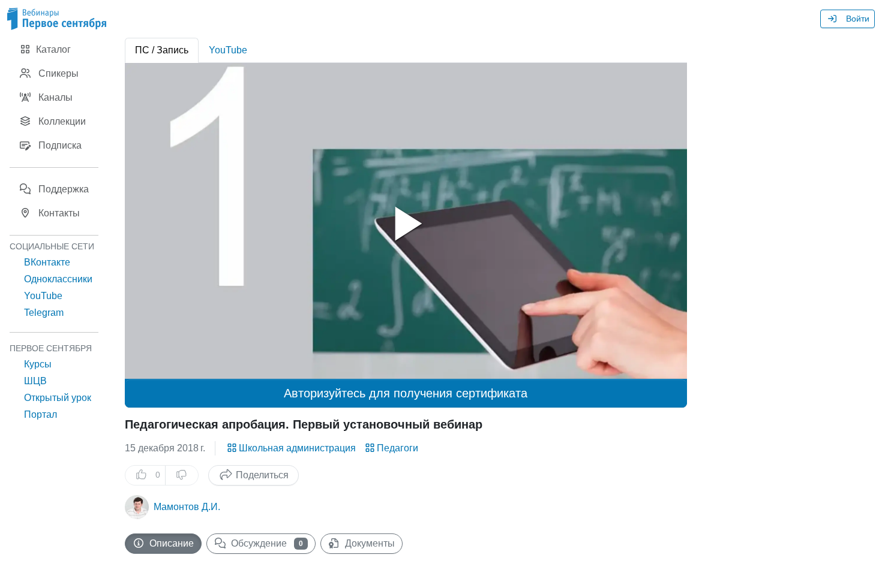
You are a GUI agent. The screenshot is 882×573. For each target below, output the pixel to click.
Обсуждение (266, 543)
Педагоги (397, 448)
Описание (170, 543)
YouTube (43, 296)
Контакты (58, 213)
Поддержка (62, 189)
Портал (40, 414)
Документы (369, 543)
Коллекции (61, 121)
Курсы (38, 364)
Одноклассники (58, 279)
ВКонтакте (47, 262)
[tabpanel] (406, 221)
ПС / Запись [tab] (161, 50)
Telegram (44, 312)
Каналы (54, 97)
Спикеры (57, 73)
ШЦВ (35, 381)
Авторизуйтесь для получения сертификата (405, 393)
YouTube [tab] (228, 50)
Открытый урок (57, 398)
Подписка (59, 145)
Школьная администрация (297, 448)
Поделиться (261, 475)
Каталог (52, 49)
